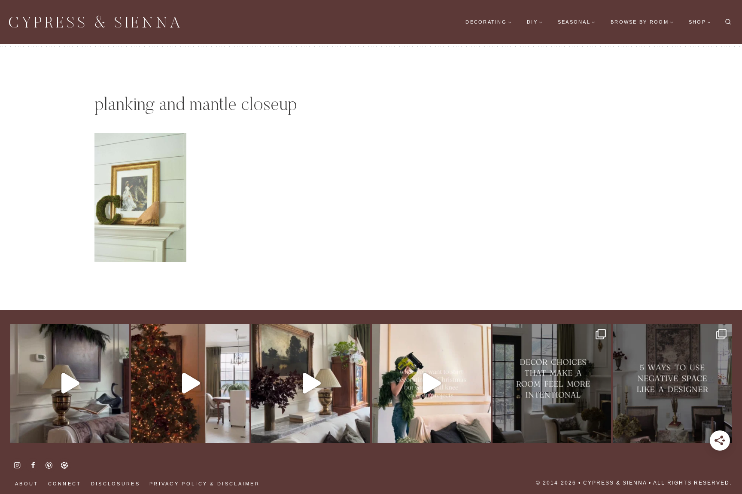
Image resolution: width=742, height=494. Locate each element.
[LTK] (64, 465)
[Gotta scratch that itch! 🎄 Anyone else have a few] (431, 383)
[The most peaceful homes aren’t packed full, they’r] (672, 383)
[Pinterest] (49, 465)
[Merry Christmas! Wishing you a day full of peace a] (69, 383)
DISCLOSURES (115, 483)
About (27, 483)
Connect (65, 483)
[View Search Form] (728, 22)
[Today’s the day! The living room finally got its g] (310, 383)
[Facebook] (33, 465)
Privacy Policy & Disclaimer (204, 483)
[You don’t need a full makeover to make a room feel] (552, 383)
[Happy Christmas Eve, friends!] (190, 383)
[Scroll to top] (21, 459)
